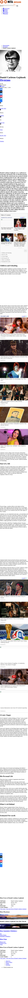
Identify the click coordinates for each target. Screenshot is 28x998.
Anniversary (7, 8)
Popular (6, 11)
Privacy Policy (9, 962)
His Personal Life (5, 258)
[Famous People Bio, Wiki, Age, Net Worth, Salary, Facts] (11, 3)
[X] (14, 92)
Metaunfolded (6, 45)
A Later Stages (5, 256)
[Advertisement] (14, 30)
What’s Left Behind (6, 259)
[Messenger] (14, 94)
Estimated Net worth (6, 261)
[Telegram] (14, 98)
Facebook (8, 965)
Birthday (6, 9)
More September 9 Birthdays (8, 931)
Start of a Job (4, 254)
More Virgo (3, 939)
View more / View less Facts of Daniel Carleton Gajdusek (13, 909)
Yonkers (2, 115)
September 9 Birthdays (5, 936)
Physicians (5, 46)
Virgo (1, 129)
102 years (2, 122)
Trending (6, 12)
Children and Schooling (6, 252)
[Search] (17, 6)
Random (6, 13)
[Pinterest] (14, 96)
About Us (8, 961)
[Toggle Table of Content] (24, 251)
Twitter (7, 963)
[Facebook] (14, 89)
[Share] (14, 101)
